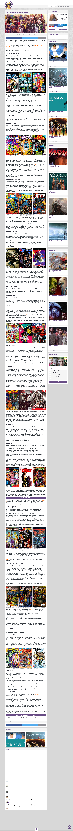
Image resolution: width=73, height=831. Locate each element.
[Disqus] (26, 764)
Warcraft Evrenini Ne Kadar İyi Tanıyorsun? (57, 295)
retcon (35, 164)
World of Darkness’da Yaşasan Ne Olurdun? (57, 320)
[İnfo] (68, 6)
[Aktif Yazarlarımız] (63, 6)
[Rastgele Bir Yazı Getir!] (58, 6)
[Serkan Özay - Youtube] (51, 26)
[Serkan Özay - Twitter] (60, 25)
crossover (12, 299)
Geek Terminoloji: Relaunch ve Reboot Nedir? (56, 87)
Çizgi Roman (25, 34)
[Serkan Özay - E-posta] (51, 25)
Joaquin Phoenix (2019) (56, 378)
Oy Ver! (58, 382)
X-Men (15, 721)
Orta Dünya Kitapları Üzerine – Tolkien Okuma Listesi (56, 241)
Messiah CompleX (33, 558)
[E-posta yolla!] (42, 38)
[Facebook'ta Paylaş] (14, 38)
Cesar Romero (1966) (55, 370)
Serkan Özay (18, 34)
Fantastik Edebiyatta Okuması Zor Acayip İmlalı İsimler (57, 216)
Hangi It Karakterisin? (53, 345)
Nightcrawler (28, 314)
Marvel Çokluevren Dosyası (25, 497)
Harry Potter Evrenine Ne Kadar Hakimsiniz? (55, 271)
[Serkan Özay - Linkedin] (65, 25)
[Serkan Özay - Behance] (56, 26)
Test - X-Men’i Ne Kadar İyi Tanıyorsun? (25, 715)
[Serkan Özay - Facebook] (56, 25)
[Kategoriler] (61, 6)
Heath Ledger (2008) (55, 372)
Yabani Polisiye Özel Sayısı (54, 166)
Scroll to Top (69, 827)
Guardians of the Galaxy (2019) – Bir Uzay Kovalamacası (57, 137)
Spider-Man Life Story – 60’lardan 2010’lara (56, 112)
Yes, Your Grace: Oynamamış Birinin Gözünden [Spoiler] (56, 191)
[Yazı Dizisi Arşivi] (65, 6)
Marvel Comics (10, 721)
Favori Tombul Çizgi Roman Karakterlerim (57, 61)
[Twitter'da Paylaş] (30, 38)
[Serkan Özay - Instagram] (60, 26)
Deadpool (12, 101)
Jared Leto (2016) (55, 376)
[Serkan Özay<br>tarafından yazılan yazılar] (53, 14)
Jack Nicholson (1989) (56, 374)
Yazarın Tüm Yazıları (58, 29)
